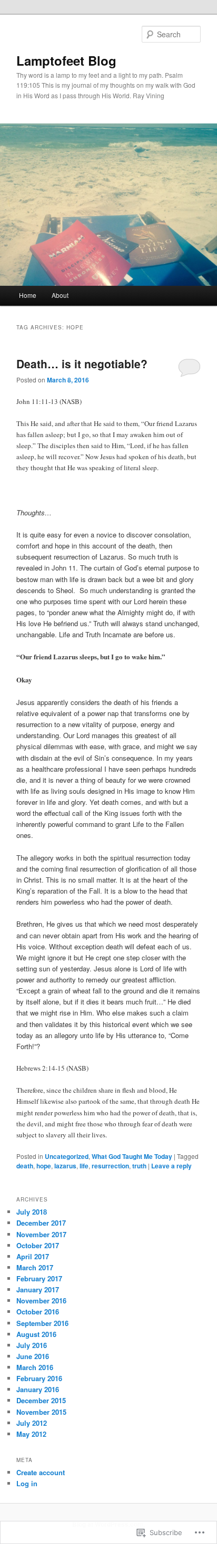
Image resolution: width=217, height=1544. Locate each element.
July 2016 (31, 1345)
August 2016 (36, 1334)
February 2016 (39, 1378)
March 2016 (34, 1367)
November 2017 (41, 1234)
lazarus (65, 1165)
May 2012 (31, 1434)
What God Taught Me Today (132, 1156)
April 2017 (32, 1256)
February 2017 (39, 1278)
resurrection (110, 1165)
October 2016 (37, 1312)
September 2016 (42, 1323)
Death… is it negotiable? (81, 363)
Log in (26, 1483)
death (24, 1165)
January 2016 (37, 1389)
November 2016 (41, 1300)
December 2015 (41, 1400)
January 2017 (37, 1289)
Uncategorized (66, 1156)
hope (43, 1165)
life (84, 1165)
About (60, 295)
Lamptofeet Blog (66, 60)
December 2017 (41, 1223)
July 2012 (31, 1423)
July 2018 (31, 1212)
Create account (40, 1472)
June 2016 (32, 1356)
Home (27, 295)
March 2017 (34, 1267)
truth (139, 1165)
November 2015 (41, 1412)
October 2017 (37, 1245)
